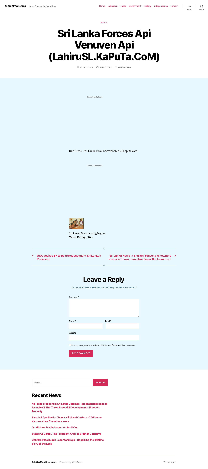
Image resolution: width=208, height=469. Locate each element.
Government (135, 6)
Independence (161, 6)
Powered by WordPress (70, 462)
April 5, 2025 (105, 67)
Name (72, 321)
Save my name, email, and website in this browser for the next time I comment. (103, 345)
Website (72, 333)
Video (104, 23)
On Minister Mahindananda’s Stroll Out (55, 427)
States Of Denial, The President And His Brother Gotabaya (66, 433)
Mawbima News (15, 6)
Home (102, 6)
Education (112, 6)
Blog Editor (88, 67)
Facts (123, 6)
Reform (174, 6)
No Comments (124, 67)
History (147, 6)
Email (108, 321)
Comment (74, 297)
